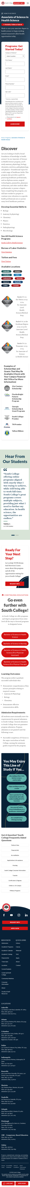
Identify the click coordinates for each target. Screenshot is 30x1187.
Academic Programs (7, 947)
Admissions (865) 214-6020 (8, 1079)
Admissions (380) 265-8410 (8, 1037)
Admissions (5, 943)
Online (5, 285)
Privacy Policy (3, 1166)
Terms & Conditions (16, 1166)
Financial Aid (15, 850)
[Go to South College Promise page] (7, 417)
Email (7, 76)
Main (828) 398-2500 (7, 1012)
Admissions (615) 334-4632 (8, 1103)
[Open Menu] (28, 3)
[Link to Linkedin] (26, 915)
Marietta (6, 282)
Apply (17, 958)
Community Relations (8, 978)
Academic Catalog (7, 954)
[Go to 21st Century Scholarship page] (7, 388)
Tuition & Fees (15, 845)
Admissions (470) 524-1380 (8, 1091)
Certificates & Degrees (15, 880)
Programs (8, 138)
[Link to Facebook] (3, 915)
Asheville (6, 271)
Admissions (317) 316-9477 (8, 1065)
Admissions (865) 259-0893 (8, 1149)
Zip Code (8, 91)
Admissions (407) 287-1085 (8, 1115)
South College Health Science (12, 242)
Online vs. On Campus (15, 885)
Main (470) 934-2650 (6, 1089)
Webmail (18, 950)
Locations (4, 965)
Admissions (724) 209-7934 (8, 1129)
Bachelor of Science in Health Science (15, 635)
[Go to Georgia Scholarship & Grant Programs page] (7, 408)
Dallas (18, 275)
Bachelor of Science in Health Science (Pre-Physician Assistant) (15, 652)
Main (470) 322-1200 (6, 1023)
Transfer (15, 875)
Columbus (6, 275)
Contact (18, 965)
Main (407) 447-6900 (7, 1113)
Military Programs (15, 890)
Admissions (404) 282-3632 (8, 1026)
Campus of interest (11, 53)
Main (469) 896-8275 (6, 1049)
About (3, 988)
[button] (13, 535)
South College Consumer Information (15, 870)
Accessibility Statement (9, 1166)
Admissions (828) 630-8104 (8, 1014)
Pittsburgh (5, 1121)
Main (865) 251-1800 (6, 1077)
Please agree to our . (13, 117)
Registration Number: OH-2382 (9, 1039)
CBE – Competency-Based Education (14, 1135)
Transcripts (5, 961)
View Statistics (6, 252)
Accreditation (15, 855)
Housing (15, 865)
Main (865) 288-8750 (7, 1147)
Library (18, 943)
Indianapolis (7, 278)
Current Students (6, 969)
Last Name (8, 68)
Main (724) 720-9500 (7, 1127)
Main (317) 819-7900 (6, 1063)
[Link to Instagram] (18, 915)
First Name (8, 60)
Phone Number (10, 84)
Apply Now (15, 928)
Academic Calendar (7, 950)
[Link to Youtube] (11, 915)
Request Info (19, 3)
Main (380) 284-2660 (7, 1035)
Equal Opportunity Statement (23, 1167)
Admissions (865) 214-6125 (8, 1139)
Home (3, 138)
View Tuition (6, 261)
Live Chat (9, 1183)
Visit (17, 954)
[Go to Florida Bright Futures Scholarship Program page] (7, 394)
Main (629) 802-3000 (7, 1101)
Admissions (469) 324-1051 (8, 1051)
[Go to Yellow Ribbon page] (7, 433)
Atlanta (17, 271)
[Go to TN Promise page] (7, 425)
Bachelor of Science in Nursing (15, 644)
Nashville (18, 282)
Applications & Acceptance (15, 860)
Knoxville (20, 278)
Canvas (18, 947)
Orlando (16, 285)
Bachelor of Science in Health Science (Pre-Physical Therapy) (15, 663)
